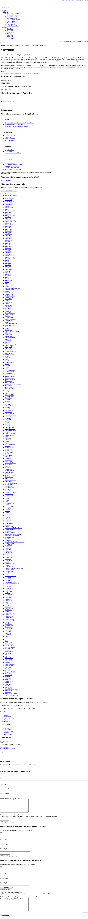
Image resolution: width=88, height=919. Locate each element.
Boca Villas (8, 274)
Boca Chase (8, 217)
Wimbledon (8, 678)
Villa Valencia (8, 659)
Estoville (7, 364)
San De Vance (8, 552)
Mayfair (7, 450)
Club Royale (8, 330)
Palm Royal (8, 489)
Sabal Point (8, 548)
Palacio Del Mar (9, 486)
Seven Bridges (9, 566)
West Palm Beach (11, 38)
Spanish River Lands (10, 582)
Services (5, 10)
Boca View (8, 272)
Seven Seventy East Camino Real (14, 568)
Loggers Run (8, 432)
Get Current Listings (5, 705)
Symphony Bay (9, 594)
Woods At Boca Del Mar (11, 693)
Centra (6, 309)
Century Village (9, 314)
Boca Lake (8, 245)
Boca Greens (8, 234)
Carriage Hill (8, 305)
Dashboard (67, 0)
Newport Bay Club (10, 475)
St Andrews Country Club (12, 583)
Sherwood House (9, 569)
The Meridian (8, 600)
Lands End (8, 419)
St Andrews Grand (10, 585)
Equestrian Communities (13, 15)
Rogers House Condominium (13, 534)
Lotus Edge (8, 438)
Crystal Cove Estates (10, 351)
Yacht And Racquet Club (11, 695)
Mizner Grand (8, 461)
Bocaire (7, 282)
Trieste (6, 641)
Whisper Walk (8, 675)
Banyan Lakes (9, 204)
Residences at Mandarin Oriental (13, 528)
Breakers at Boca (9, 285)
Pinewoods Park (9, 151)
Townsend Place (9, 638)
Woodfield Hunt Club (10, 690)
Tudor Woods (8, 642)
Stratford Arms (9, 588)
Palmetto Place (9, 495)
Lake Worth (10, 35)
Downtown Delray (10, 140)
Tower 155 (8, 633)
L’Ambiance (8, 418)
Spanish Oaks (8, 580)
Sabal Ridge (8, 549)
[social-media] (4, 752)
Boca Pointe (8, 254)
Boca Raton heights (10, 255)
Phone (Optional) (4, 793)
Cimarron (7, 322)
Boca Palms (8, 251)
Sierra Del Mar (9, 571)
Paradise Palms (9, 497)
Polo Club (7, 515)
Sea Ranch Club (9, 563)
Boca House (8, 238)
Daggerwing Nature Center (12, 166)
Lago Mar (7, 407)
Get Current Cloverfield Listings (10, 73)
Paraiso (7, 498)
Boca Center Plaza (10, 215)
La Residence (8, 404)
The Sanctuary (9, 605)
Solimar (7, 574)
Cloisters (7, 327)
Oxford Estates (9, 484)
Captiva (7, 300)
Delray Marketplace (10, 138)
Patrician (7, 504)
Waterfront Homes (12, 24)
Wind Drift (8, 679)
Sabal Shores (8, 551)
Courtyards (8, 348)
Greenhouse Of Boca (10, 379)
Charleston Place (9, 317)
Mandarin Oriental (10, 444)
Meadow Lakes (9, 452)
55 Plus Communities (12, 26)
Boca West (8, 277)
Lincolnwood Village (10, 430)
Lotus (6, 436)
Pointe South (8, 514)
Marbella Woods (9, 447)
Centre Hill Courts (10, 313)
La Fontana (8, 399)
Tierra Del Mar (9, 625)
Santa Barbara (8, 560)
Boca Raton (10, 29)
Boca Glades (8, 231)
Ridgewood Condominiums (12, 529)
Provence (7, 525)
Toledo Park (8, 631)
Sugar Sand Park (9, 150)
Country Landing (9, 345)
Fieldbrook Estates (10, 370)
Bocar (6, 283)
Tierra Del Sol (8, 624)
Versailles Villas (9, 651)
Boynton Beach (11, 30)
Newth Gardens (9, 477)
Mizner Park (8, 137)
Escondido (7, 356)
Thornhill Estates (9, 613)
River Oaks (8, 531)
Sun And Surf (8, 591)
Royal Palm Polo (9, 540)
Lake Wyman (8, 412)
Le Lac (7, 422)
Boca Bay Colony (10, 210)
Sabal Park (8, 546)
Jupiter (8, 33)
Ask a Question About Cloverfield (28, 73)
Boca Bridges (8, 212)
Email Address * (4, 789)
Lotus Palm (8, 439)
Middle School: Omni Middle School (15, 124)
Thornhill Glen (9, 614)
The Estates (8, 599)
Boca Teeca (8, 265)
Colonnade (8, 333)
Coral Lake (8, 339)
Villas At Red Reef (10, 664)
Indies (6, 390)
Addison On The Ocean (11, 195)
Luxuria (7, 441)
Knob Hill (7, 401)
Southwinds (8, 577)
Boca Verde (8, 271)
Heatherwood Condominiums (13, 384)
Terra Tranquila (9, 597)
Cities (5, 27)
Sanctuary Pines (9, 557)
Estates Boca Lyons (10, 362)
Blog (4, 720)
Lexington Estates (9, 427)
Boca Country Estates (10, 221)
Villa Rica (7, 656)
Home (3, 45)
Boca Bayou (8, 209)
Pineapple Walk (9, 509)
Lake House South (10, 410)
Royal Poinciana (9, 543)
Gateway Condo (9, 376)
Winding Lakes (9, 681)
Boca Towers (8, 269)
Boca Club (8, 218)
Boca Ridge (8, 260)
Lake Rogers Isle (9, 413)
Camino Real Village (10, 296)
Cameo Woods (9, 291)
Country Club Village (10, 344)
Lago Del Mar (8, 405)
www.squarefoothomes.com (17, 764)
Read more (4, 71)
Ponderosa (7, 517)
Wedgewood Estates (10, 672)
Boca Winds (8, 279)
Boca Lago (8, 243)
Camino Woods (9, 297)
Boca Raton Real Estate (31, 45)
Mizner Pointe (8, 464)
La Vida (7, 402)
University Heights (10, 647)
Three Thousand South (11, 620)
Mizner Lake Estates (10, 463)
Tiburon (7, 622)
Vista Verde (8, 667)
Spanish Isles (8, 579)
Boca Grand (8, 232)
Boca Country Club (10, 220)
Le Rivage (7, 424)
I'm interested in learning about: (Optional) (11, 815)
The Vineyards (9, 608)
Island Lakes (8, 391)
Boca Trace (8, 266)
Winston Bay (8, 687)
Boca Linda (8, 248)
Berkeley (7, 206)
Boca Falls (7, 227)
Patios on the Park (10, 503)
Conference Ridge (10, 337)
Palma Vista (8, 491)
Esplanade (7, 357)
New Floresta (8, 474)
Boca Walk (8, 275)
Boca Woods (8, 280)
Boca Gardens (8, 229)
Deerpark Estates (9, 354)
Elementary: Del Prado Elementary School (16, 126)
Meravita (7, 453)
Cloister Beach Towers (11, 323)
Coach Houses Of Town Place (13, 331)
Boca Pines (8, 252)
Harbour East (8, 381)
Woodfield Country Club (11, 689)
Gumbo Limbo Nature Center (13, 169)
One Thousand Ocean (11, 483)
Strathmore (8, 590)
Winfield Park (8, 685)
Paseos (6, 501)
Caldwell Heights (9, 289)
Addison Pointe (9, 197)
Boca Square (8, 263)
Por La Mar (8, 518)
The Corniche (8, 340)
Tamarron (7, 596)
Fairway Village (9, 368)
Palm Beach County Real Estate (14, 45)
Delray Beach (10, 32)
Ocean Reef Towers (10, 480)
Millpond (7, 456)
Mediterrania (8, 455)
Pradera (7, 521)
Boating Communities (13, 13)
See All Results (6, 83)
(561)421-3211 (4, 42)
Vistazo (7, 668)
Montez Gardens (9, 470)
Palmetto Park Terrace (11, 492)
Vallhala (7, 650)
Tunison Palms (9, 644)
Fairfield (7, 367)
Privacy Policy (7, 716)
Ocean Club (8, 478)
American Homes (9, 201)
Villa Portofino (9, 655)
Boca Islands (8, 240)
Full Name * (3, 784)
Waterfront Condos (12, 22)
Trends (6, 639)
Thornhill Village (9, 619)
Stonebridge (8, 586)
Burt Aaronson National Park (13, 153)
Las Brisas (7, 421)
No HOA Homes (11, 21)
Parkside (7, 500)
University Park (9, 648)
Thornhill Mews (9, 617)
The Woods (8, 611)
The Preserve (8, 603)
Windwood (8, 684)
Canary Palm (8, 299)
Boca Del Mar (8, 224)
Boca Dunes (8, 226)
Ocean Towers (9, 481)
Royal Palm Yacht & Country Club (14, 542)
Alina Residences (9, 198)
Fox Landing (8, 373)
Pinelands (7, 511)
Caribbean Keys (9, 302)
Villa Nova (8, 653)
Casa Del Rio (8, 306)
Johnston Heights (9, 393)
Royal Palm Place (9, 538)
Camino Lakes (9, 294)
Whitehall (7, 676)
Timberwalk (8, 630)
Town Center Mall (10, 135)
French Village (9, 374)
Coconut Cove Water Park (12, 167)
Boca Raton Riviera (10, 258)
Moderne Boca (9, 469)
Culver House (8, 353)
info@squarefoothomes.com (7, 748)
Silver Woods (8, 573)
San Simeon (8, 556)
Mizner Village (9, 467)
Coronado (7, 342)
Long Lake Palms (9, 435)
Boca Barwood (9, 207)
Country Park (8, 347)
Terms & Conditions (8, 718)
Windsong (7, 682)
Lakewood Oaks (9, 416)
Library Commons (10, 429)
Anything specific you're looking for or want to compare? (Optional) (18, 897)
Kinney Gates (8, 398)
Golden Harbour (9, 378)
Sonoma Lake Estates (10, 576)
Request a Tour (5, 173)
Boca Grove (8, 235)
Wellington (10, 36)
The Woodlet (8, 610)
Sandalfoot (8, 559)
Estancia (7, 361)
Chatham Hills (9, 320)
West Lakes (8, 673)
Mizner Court (8, 460)
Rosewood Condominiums (12, 535)
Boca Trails (8, 268)
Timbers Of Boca (9, 628)
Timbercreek (8, 627)
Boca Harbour (8, 237)
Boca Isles (7, 241)
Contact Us (6, 721)
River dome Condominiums (12, 532)
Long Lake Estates (10, 433)
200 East (7, 193)
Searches (76, 0)
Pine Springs (8, 508)
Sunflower (7, 593)
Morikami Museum (10, 163)
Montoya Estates (9, 472)
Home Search (7, 7)
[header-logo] (11, 4)
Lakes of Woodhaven (10, 415)
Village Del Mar (9, 661)
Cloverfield (8, 328)
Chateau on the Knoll (10, 319)
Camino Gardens (9, 292)
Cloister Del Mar (9, 325)
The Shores (8, 607)
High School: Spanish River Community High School (19, 123)
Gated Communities (12, 16)
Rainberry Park (9, 526)
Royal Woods (8, 545)
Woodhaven (8, 692)
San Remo (7, 554)
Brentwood (8, 286)
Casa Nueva (8, 308)
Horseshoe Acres (9, 388)
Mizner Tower (8, 466)
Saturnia (7, 562)
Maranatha (7, 446)
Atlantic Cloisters (9, 203)
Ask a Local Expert (6, 180)
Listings (72, 0)
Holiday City (8, 387)
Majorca (7, 443)
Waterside (7, 670)
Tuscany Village (9, 645)
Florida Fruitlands (9, 371)
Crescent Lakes (9, 350)
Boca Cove (8, 223)
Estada (6, 359)
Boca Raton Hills (9, 257)
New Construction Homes (14, 19)
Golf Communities (12, 18)
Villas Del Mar (9, 665)
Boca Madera (8, 249)
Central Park (8, 311)
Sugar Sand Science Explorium (13, 164)
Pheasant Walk (9, 506)
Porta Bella (8, 520)
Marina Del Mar (9, 449)
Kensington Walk (9, 395)
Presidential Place (9, 523)
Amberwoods (8, 200)
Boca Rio (7, 262)
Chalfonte (7, 316)
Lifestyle (5, 12)
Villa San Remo (9, 658)
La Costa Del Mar (10, 396)
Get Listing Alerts (6, 89)
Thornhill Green (9, 616)
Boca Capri (8, 214)
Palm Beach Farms (10, 487)
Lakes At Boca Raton (10, 409)
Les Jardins (8, 426)
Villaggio (7, 662)
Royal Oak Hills (9, 537)
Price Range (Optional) (6, 887)
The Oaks (7, 602)
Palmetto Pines (9, 494)
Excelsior (7, 365)
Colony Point (8, 334)
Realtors (5, 9)
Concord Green (9, 336)
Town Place (8, 634)
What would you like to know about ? (11, 798)
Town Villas (8, 636)
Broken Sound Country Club (12, 288)
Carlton (7, 303)
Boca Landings (9, 246)
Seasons (7, 565)
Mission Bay (8, 458)
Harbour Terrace (9, 382)
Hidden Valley (9, 385)
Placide (7, 512)
